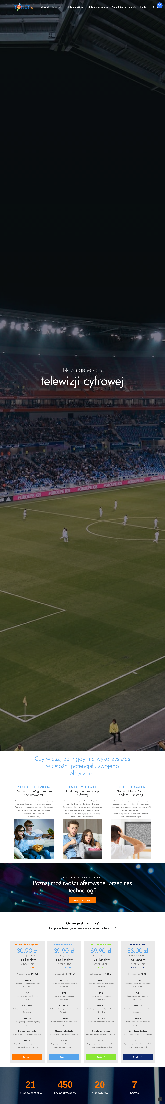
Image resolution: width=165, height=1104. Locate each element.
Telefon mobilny (74, 7)
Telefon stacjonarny (97, 7)
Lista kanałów (26, 968)
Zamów (133, 7)
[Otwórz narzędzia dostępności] (160, 5)
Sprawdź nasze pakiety (82, 900)
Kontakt (144, 7)
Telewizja (57, 7)
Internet (44, 7)
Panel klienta (118, 7)
